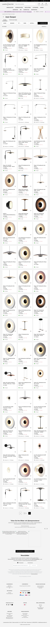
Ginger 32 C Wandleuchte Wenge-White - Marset (8, 431)
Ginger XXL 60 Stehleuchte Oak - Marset (9, 142)
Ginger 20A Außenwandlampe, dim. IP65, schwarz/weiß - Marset (9, 455)
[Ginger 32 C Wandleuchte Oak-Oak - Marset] (9, 184)
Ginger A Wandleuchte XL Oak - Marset (40, 118)
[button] (15, 42)
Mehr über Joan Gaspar (13, 19)
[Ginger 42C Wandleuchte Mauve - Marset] (25, 474)
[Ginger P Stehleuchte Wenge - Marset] (40, 88)
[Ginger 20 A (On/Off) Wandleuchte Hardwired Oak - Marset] (9, 64)
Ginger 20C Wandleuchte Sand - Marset (40, 238)
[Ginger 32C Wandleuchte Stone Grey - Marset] (25, 305)
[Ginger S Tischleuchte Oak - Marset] (25, 329)
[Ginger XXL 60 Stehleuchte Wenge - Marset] (40, 64)
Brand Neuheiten (9, 616)
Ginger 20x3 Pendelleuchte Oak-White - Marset (25, 383)
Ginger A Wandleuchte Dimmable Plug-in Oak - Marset (9, 503)
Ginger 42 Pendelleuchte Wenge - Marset (9, 262)
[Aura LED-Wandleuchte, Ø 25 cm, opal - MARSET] (40, 40)
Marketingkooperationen (9, 618)
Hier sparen (29, 11)
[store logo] (7, 4)
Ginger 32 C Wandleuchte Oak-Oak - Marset (9, 190)
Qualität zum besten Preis (25, 615)
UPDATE (38, 11)
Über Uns (40, 604)
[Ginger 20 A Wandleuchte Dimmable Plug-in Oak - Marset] (25, 498)
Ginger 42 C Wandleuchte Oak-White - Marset (9, 311)
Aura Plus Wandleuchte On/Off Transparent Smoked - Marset (9, 45)
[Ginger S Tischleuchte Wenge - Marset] (40, 498)
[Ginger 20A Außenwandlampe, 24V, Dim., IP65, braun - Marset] (9, 378)
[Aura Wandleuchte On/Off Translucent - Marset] (9, 402)
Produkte (4, 19)
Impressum (40, 605)
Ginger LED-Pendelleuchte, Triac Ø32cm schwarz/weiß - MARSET (25, 93)
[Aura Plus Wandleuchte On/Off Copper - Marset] (40, 450)
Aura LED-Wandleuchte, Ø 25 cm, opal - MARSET (40, 45)
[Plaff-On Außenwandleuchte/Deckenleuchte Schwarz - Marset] (9, 209)
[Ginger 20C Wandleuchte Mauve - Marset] (25, 426)
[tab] (5, 23)
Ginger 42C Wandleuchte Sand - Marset (25, 262)
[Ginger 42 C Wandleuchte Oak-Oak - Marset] (9, 233)
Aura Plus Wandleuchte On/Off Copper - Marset (40, 455)
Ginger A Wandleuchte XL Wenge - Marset (9, 118)
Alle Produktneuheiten (25, 617)
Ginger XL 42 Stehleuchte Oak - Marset (25, 118)
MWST (10, 614)
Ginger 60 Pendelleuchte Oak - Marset (24, 166)
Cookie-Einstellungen (10, 615)
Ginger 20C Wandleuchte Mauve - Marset (25, 431)
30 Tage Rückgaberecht (9, 593)
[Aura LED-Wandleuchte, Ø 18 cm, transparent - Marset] (40, 474)
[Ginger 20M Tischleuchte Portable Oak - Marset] (25, 209)
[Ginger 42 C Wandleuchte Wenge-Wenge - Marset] (40, 209)
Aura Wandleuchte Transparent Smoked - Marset (25, 238)
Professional (34, 9)
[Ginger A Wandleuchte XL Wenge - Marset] (9, 112)
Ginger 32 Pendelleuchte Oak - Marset (9, 286)
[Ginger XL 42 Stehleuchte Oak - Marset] (25, 112)
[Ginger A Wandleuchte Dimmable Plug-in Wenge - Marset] (25, 136)
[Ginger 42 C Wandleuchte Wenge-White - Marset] (9, 329)
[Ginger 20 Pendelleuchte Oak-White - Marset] (40, 184)
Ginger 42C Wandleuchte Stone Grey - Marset (40, 359)
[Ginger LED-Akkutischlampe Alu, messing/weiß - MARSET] (40, 426)
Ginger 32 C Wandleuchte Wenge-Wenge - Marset (39, 311)
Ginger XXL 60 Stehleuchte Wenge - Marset (39, 69)
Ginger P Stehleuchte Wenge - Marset (40, 93)
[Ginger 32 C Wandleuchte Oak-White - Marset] (9, 353)
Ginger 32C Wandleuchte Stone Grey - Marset (25, 311)
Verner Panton (25, 614)
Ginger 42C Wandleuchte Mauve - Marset (25, 479)
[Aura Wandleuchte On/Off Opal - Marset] (25, 353)
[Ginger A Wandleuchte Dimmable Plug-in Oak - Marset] (9, 498)
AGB (40, 606)
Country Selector (40, 608)
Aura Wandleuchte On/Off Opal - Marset (25, 359)
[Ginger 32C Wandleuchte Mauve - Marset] (40, 281)
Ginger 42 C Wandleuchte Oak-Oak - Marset (9, 238)
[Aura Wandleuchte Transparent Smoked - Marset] (25, 233)
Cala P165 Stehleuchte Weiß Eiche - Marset (39, 142)
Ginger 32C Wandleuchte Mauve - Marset (40, 286)
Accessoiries (25, 616)
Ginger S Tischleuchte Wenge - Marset (40, 503)
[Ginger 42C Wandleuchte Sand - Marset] (25, 257)
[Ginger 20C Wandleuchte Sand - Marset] (40, 233)
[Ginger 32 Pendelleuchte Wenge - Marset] (25, 402)
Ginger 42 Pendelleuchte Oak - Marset (40, 166)
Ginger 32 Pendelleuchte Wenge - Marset (25, 407)
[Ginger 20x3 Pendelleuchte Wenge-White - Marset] (40, 329)
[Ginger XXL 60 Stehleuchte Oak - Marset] (9, 136)
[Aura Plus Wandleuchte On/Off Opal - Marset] (9, 474)
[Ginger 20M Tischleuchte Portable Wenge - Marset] (25, 184)
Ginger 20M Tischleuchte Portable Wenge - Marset (23, 190)
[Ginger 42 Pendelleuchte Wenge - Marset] (9, 257)
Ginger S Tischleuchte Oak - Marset (24, 335)
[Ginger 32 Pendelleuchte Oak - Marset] (9, 281)
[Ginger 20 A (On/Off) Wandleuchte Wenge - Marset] (9, 160)
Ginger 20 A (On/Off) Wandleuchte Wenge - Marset (9, 166)
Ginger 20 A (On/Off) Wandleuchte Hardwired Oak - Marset (9, 69)
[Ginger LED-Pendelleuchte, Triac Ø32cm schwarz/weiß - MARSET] (25, 88)
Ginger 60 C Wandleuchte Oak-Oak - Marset (40, 383)
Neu (21, 9)
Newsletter (9, 592)
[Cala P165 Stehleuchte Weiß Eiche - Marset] (40, 136)
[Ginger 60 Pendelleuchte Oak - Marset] (25, 160)
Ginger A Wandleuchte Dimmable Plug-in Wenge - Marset (25, 142)
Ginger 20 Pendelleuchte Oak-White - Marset (40, 190)
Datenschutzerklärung (40, 607)
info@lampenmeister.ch (42, 622)
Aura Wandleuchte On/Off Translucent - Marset (8, 407)
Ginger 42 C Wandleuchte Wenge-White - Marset (8, 335)
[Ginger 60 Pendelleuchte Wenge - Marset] (40, 257)
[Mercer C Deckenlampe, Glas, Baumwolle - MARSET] (25, 40)
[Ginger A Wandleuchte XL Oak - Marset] (40, 112)
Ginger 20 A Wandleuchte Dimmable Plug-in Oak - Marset (25, 503)
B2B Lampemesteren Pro (9, 617)
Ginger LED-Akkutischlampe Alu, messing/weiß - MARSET (40, 431)
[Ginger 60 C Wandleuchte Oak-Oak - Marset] (40, 378)
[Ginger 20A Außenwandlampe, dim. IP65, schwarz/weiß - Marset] (9, 450)
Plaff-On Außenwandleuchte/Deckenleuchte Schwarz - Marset (9, 214)
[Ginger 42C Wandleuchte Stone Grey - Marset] (40, 353)
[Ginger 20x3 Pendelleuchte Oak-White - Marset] (25, 378)
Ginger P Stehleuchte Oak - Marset (24, 455)
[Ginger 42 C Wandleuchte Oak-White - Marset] (9, 305)
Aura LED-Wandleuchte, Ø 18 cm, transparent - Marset (40, 479)
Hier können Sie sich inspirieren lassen (24, 551)
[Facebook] (6, 604)
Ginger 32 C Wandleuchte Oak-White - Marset (9, 359)
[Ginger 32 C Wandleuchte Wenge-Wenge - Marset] (40, 305)
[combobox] (26, 4)
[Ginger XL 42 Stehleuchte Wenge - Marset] (9, 88)
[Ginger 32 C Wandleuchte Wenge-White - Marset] (9, 426)
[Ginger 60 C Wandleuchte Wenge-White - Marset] (25, 64)
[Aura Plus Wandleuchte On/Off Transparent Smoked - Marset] (9, 40)
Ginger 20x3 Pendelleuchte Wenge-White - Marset (39, 335)
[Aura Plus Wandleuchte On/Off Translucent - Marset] (40, 402)
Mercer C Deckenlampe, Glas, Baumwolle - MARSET (24, 45)
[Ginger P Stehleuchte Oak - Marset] (25, 450)
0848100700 (34, 622)
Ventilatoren (28, 7)
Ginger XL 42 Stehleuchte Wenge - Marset (9, 93)
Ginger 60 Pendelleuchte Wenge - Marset (40, 262)
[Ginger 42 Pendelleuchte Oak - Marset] (40, 160)
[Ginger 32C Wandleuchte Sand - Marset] (25, 281)
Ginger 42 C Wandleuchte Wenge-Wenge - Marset (39, 214)
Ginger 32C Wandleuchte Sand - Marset (25, 286)
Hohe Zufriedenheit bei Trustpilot (11, 0)
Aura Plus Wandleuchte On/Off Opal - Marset (9, 479)
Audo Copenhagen (25, 613)
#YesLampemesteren (9, 613)
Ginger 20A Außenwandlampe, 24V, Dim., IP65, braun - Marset (9, 383)
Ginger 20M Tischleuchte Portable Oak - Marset (23, 214)
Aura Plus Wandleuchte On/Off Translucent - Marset (40, 407)
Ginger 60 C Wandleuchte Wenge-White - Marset (23, 69)
